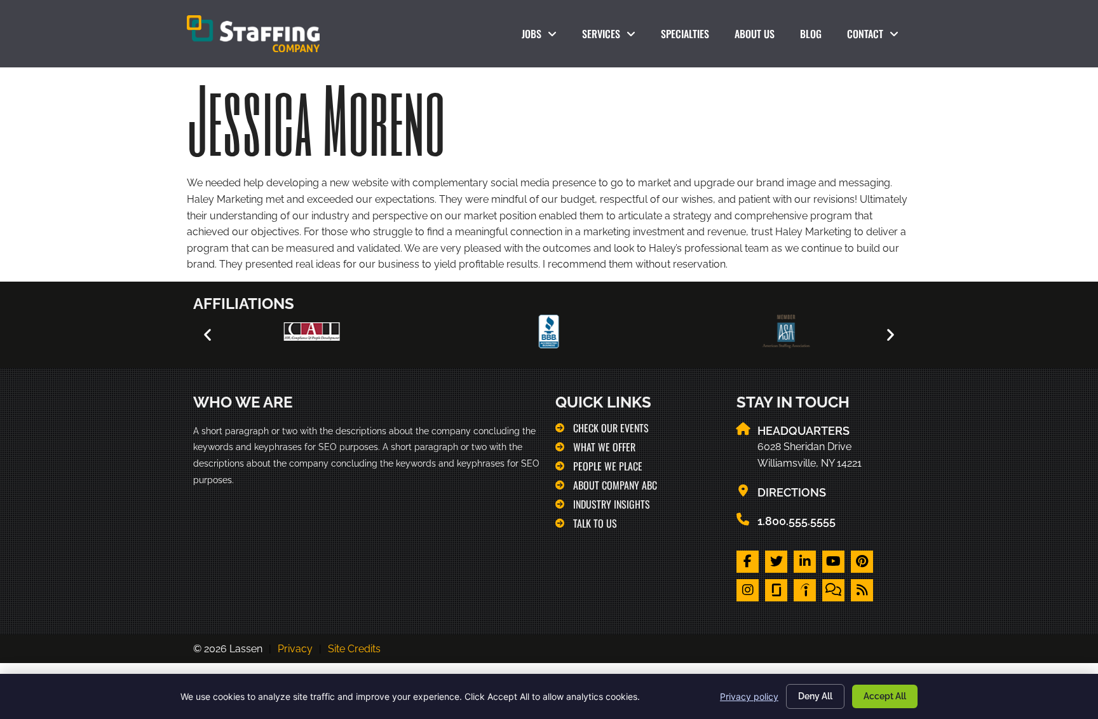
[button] (207, 334)
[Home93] (805, 590)
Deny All (815, 696)
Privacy (295, 649)
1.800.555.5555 (796, 521)
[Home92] (776, 590)
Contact (879, 37)
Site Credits (354, 649)
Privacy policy (749, 696)
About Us (761, 37)
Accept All (885, 696)
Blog (817, 37)
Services (615, 37)
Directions (791, 492)
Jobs (541, 37)
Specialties (691, 37)
